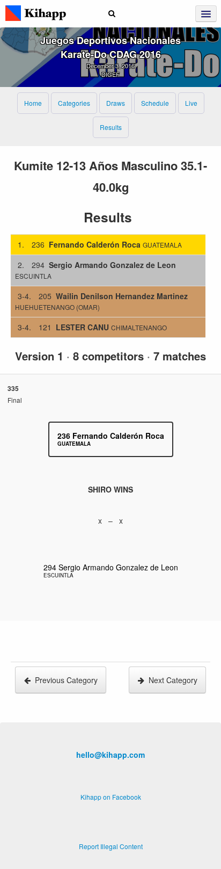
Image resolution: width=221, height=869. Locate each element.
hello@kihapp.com (110, 754)
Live (191, 102)
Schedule (155, 102)
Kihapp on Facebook (110, 796)
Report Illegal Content (111, 846)
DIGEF (110, 74)
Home (33, 102)
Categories (74, 102)
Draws (115, 102)
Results (111, 127)
